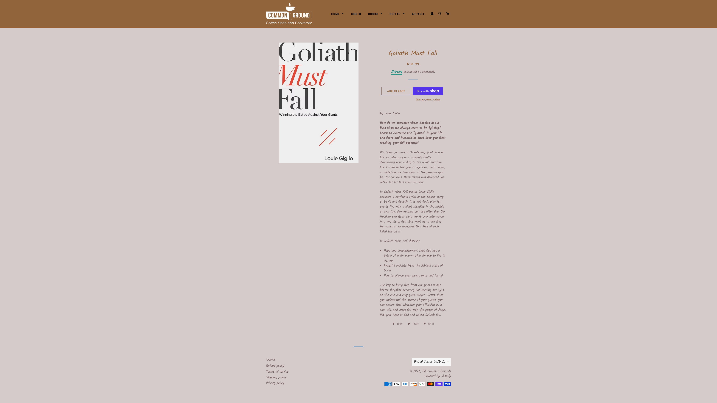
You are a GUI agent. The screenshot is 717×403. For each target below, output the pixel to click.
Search (270, 360)
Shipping (396, 71)
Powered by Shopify (438, 376)
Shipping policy (276, 377)
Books (373, 14)
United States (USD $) (430, 361)
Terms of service (277, 371)
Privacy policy (275, 383)
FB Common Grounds (436, 371)
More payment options (428, 100)
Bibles (356, 14)
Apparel (418, 14)
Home (336, 14)
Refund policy (275, 365)
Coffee (395, 14)
